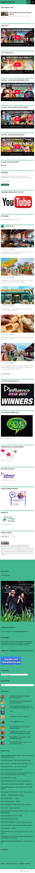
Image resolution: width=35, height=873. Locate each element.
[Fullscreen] (32, 45)
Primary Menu (33, 2)
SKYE (11, 711)
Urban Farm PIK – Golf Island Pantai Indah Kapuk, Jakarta (17, 280)
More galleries (6, 374)
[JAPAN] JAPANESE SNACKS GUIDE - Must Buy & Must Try (20, 696)
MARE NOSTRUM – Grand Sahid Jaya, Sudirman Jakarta (16, 825)
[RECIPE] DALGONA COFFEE (9, 819)
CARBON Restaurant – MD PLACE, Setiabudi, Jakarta (15, 252)
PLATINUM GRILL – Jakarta (8, 777)
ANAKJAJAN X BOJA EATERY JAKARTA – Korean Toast (17, 784)
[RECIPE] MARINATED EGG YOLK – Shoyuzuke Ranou (16, 781)
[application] (17, 37)
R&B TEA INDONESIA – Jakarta (10, 798)
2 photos (12, 249)
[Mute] (29, 45)
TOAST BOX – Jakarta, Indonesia (10, 808)
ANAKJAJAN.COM (8, 2)
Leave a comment (15, 253)
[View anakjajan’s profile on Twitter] (3, 165)
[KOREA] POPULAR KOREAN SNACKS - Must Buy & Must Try (21, 702)
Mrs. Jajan (25, 16)
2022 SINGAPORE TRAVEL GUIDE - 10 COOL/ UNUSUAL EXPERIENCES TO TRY (21, 707)
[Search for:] (17, 685)
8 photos (12, 334)
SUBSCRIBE (4, 172)
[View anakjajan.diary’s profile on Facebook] (1, 165)
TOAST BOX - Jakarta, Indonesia (19, 716)
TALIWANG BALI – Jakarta (8, 828)
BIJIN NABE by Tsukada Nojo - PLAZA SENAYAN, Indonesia (20, 737)
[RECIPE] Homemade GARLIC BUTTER (10, 337)
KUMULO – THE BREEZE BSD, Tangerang (12, 795)
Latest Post (9, 226)
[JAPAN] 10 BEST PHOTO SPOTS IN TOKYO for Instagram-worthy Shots (20, 732)
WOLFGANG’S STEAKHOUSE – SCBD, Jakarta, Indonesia (17, 792)
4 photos (12, 362)
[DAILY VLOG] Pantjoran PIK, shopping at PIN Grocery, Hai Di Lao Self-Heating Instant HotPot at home (17, 773)
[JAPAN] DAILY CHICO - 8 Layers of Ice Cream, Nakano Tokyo (21, 742)
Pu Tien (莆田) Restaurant (17, 721)
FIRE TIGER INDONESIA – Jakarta (10, 801)
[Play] (3, 45)
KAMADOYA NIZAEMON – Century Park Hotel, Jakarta (16, 822)
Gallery (11, 16)
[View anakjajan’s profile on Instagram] (5, 165)
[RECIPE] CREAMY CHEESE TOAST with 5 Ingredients (16, 804)
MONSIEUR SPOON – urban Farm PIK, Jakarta (13, 309)
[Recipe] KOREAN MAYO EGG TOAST (12, 815)
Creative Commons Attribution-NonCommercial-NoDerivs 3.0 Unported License (15, 546)
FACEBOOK (4, 849)
